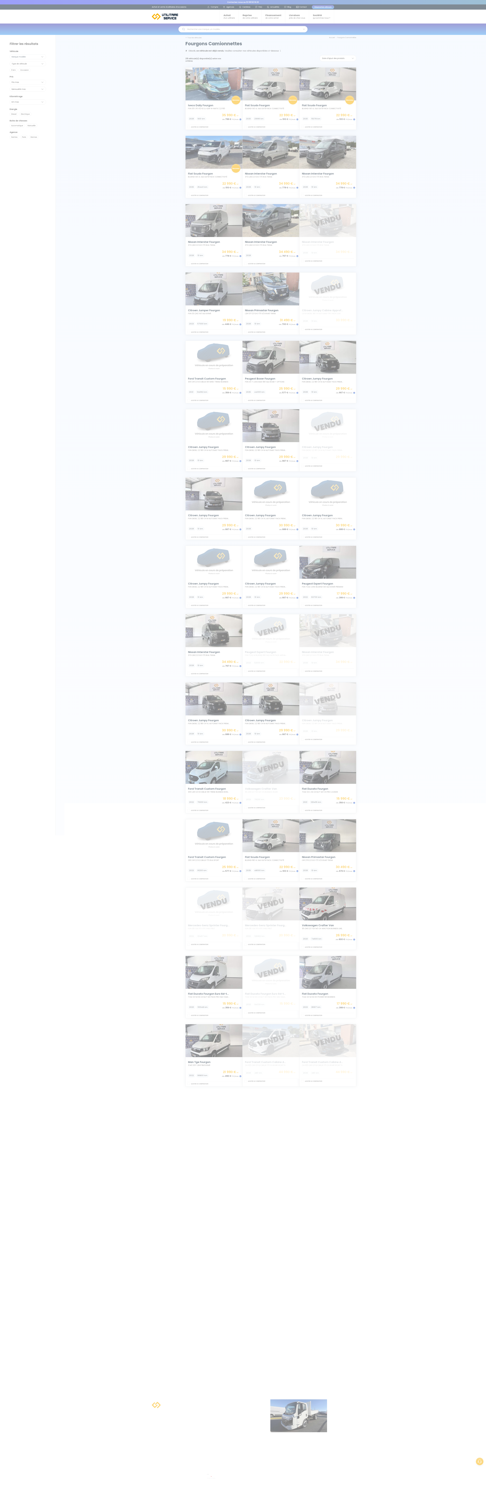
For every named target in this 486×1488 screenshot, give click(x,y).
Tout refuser (245, 749)
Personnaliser (261, 749)
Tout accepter (227, 749)
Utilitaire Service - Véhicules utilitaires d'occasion (165, 16)
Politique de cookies (243, 754)
